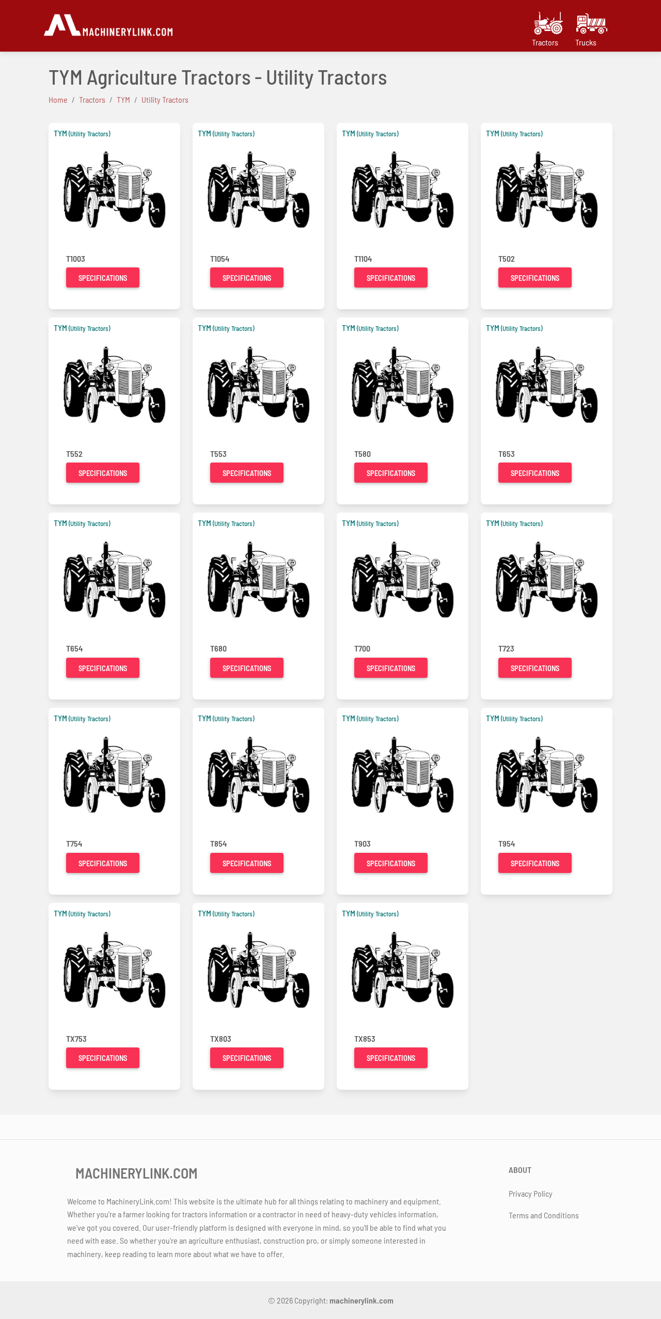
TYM (60, 133)
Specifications (102, 278)
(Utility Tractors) (89, 134)
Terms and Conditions (544, 1215)
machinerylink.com (361, 1300)
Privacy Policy (531, 1193)
